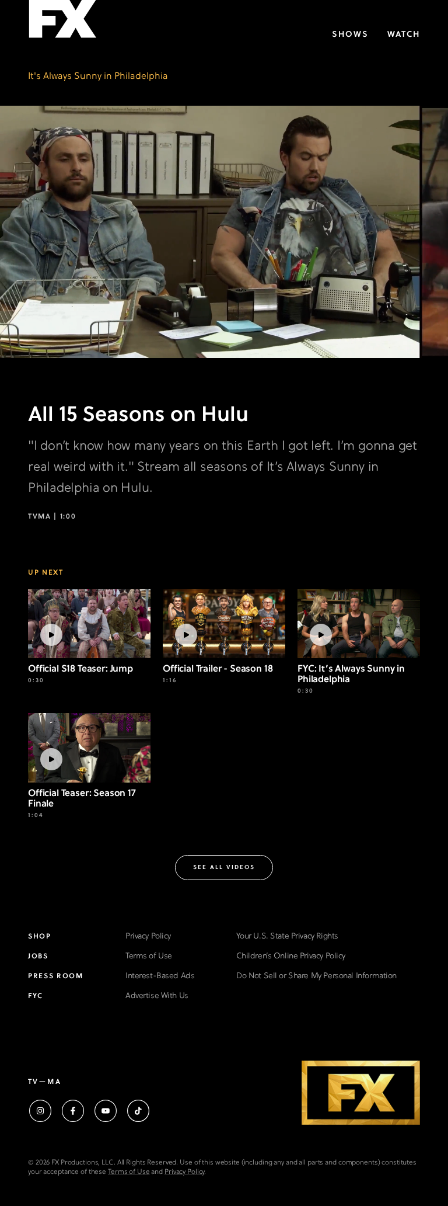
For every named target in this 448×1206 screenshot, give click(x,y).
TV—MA (44, 1082)
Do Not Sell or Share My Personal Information (316, 976)
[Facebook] (73, 1111)
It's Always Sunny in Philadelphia (98, 76)
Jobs (38, 957)
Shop (39, 937)
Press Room (55, 976)
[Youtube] (105, 1111)
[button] (224, 867)
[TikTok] (138, 1111)
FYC (35, 996)
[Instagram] (40, 1111)
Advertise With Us (156, 996)
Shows (350, 34)
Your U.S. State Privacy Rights (287, 936)
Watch (403, 34)
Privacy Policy (148, 936)
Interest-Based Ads (159, 976)
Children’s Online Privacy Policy (290, 956)
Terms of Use (148, 956)
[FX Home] (62, 22)
